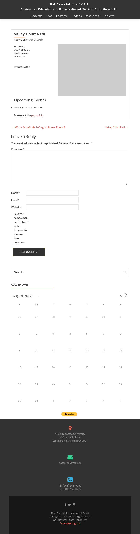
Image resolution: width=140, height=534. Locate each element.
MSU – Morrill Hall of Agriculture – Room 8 (38, 127)
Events (78, 16)
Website (16, 207)
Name (15, 192)
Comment (17, 149)
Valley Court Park (117, 127)
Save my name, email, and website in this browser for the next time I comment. (21, 228)
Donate (109, 16)
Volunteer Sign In (70, 523)
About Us (36, 16)
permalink (37, 115)
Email (15, 199)
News (49, 16)
